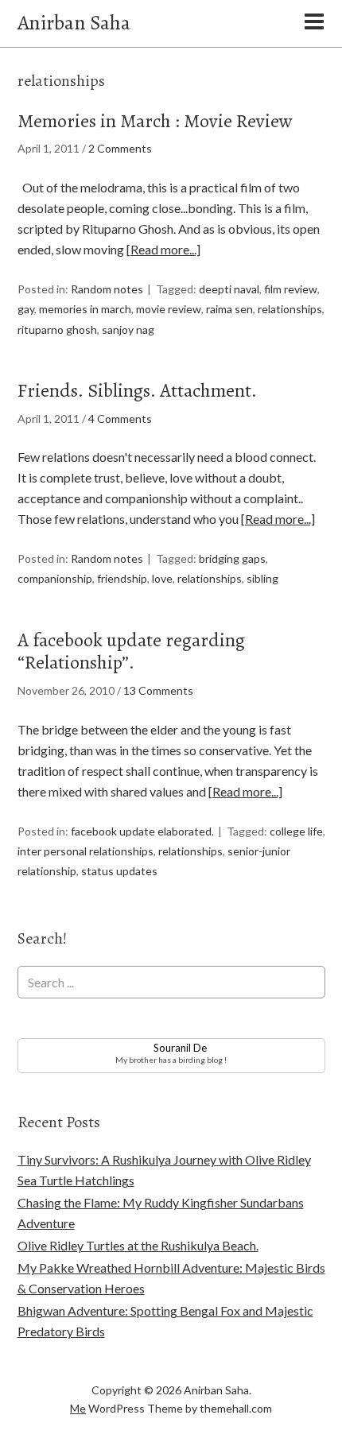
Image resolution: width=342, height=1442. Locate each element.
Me (78, 1408)
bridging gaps (232, 558)
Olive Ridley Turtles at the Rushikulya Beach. (137, 1245)
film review (290, 289)
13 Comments (158, 690)
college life (296, 831)
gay (25, 309)
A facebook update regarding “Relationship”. (131, 651)
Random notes (107, 289)
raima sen (229, 309)
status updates (119, 871)
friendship (122, 578)
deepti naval (229, 289)
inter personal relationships (85, 851)
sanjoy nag (128, 329)
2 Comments (120, 148)
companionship (54, 578)
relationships (290, 309)
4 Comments (120, 418)
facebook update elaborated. (142, 831)
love (162, 578)
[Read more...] (163, 249)
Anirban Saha (73, 23)
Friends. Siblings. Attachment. (137, 390)
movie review (168, 309)
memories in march (85, 309)
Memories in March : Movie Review (155, 121)
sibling (262, 578)
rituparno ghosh (57, 329)
